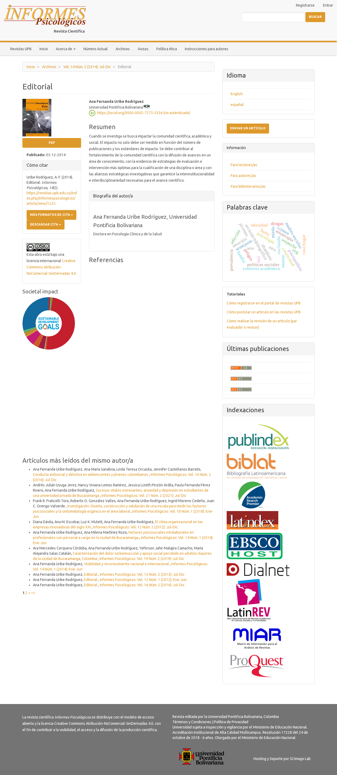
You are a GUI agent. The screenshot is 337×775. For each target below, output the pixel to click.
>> (33, 593)
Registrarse (305, 5)
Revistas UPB (21, 49)
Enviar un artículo (248, 128)
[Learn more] (46, 433)
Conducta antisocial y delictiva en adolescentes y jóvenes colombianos (91, 474)
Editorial (91, 574)
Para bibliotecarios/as (248, 186)
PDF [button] (52, 142)
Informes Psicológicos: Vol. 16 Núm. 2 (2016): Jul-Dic (142, 585)
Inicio (43, 49)
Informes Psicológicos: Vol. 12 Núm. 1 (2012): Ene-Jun (143, 580)
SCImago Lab (300, 759)
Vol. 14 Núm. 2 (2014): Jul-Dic (87, 67)
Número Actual (95, 49)
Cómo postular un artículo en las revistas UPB (264, 312)
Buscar (315, 16)
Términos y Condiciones (191, 722)
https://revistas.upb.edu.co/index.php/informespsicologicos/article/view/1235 (52, 198)
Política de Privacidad (231, 722)
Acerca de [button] (64, 49)
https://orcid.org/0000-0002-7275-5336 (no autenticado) (143, 112)
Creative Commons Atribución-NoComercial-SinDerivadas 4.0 (51, 267)
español (237, 105)
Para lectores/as (244, 165)
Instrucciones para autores (206, 49)
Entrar (328, 5)
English (237, 94)
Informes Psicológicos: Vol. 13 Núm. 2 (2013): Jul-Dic (142, 574)
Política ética (166, 49)
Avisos (143, 49)
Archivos (123, 49)
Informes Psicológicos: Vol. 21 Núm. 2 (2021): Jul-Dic (144, 495)
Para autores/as (243, 176)
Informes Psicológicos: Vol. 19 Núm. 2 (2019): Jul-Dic (142, 559)
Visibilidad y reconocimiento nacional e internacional (127, 564)
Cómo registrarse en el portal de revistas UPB (264, 303)
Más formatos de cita (50, 214)
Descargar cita (44, 224)
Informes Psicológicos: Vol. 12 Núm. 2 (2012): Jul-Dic (135, 527)
